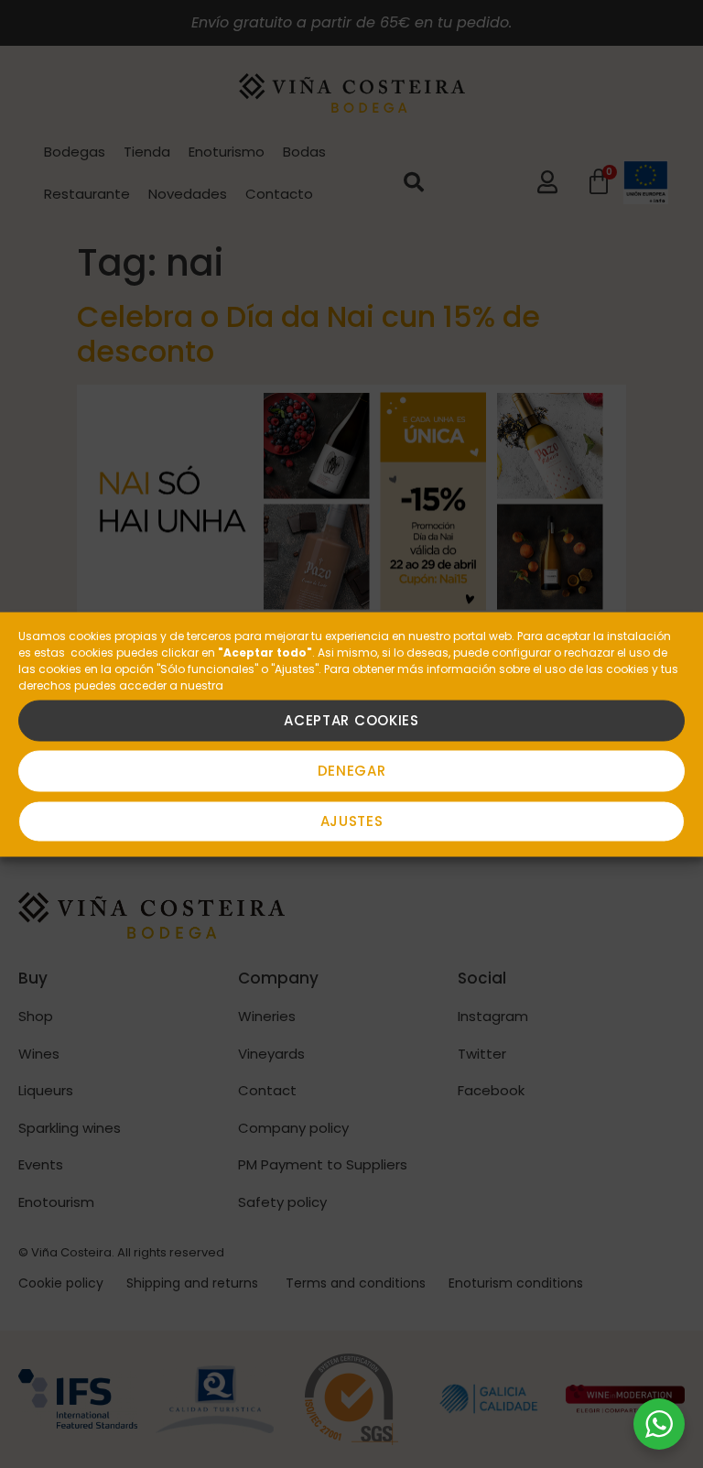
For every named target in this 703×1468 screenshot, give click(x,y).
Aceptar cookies (351, 720)
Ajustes (352, 821)
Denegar (352, 770)
